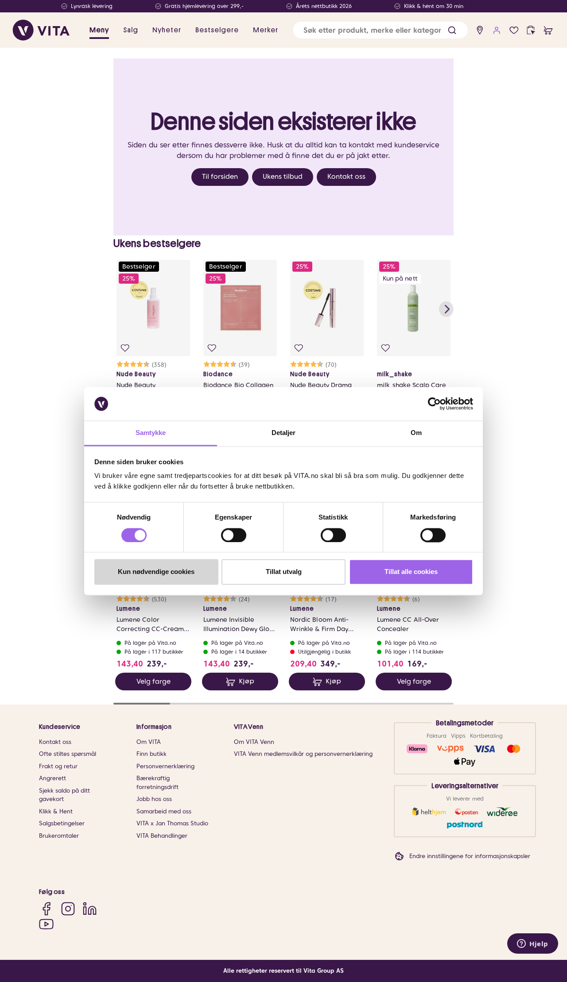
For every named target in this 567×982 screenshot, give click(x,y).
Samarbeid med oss (163, 811)
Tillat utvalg (284, 572)
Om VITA (148, 742)
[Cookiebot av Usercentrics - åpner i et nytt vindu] (434, 403)
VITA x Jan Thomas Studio (172, 823)
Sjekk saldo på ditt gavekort (64, 795)
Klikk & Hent (56, 811)
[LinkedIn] (89, 909)
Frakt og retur (58, 766)
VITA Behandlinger (161, 835)
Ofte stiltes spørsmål (67, 754)
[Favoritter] (514, 30)
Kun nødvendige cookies (156, 572)
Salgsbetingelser (62, 823)
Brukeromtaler (59, 835)
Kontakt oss (346, 177)
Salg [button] (130, 30)
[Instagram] (68, 909)
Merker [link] (265, 30)
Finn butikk (151, 754)
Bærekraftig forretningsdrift (157, 782)
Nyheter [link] (166, 30)
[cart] (548, 30)
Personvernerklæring (165, 766)
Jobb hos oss (154, 799)
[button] (452, 30)
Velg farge (153, 681)
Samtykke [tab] (151, 433)
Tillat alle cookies (411, 572)
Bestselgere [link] (217, 30)
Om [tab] (416, 433)
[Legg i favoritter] (125, 348)
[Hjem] (41, 30)
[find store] (480, 30)
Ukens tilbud (283, 177)
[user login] (496, 30)
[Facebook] (46, 909)
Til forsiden (220, 177)
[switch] (233, 535)
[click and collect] (531, 30)
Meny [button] (99, 30)
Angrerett (52, 778)
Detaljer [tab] (284, 433)
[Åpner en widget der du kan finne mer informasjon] (532, 944)
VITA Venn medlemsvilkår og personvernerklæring (303, 754)
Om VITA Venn (254, 742)
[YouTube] (46, 924)
